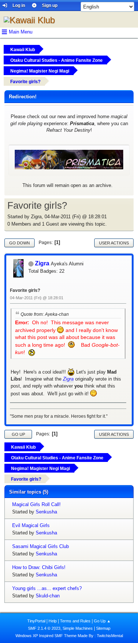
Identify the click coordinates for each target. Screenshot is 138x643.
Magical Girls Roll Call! (36, 504)
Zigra (42, 263)
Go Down (19, 243)
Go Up (18, 434)
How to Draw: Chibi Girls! (39, 567)
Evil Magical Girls (31, 525)
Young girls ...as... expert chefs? (47, 588)
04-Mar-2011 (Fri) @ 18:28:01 (36, 298)
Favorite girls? (25, 290)
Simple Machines (78, 628)
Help (53, 621)
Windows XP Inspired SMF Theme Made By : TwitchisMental (69, 635)
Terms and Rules (75, 621)
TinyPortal (36, 621)
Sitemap (103, 628)
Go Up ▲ (102, 621)
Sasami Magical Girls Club (40, 546)
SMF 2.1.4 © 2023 (44, 628)
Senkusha (46, 512)
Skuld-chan (48, 595)
